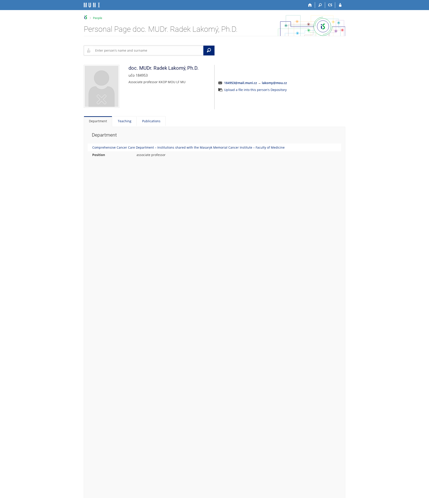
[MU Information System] (86, 17)
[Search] (320, 5)
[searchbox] (148, 50)
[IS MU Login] (340, 5)
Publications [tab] (151, 121)
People (97, 18)
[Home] (310, 5)
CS (330, 4)
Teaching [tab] (124, 121)
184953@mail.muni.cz (240, 83)
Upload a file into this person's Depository (255, 90)
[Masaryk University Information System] (92, 5)
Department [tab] (98, 121)
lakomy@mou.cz (274, 83)
